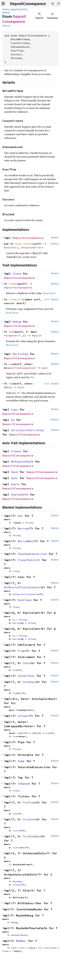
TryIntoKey (31, 836)
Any (20, 516)
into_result (23, 243)
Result (8, 247)
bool (45, 367)
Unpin (15, 484)
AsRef (21, 733)
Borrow (23, 528)
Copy (14, 409)
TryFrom (29, 802)
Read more (49, 293)
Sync (14, 478)
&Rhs (7, 387)
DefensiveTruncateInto (22, 587)
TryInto (29, 819)
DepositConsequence (28, 4)
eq (10, 364)
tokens (6, 12)
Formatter (11, 335)
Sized (29, 522)
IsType (23, 716)
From (21, 651)
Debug (17, 321)
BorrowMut (25, 541)
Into (26, 663)
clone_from (16, 299)
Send (14, 472)
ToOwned (24, 783)
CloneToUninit (29, 560)
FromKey (17, 693)
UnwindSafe (19, 494)
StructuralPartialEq (27, 430)
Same (21, 761)
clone (13, 283)
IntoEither (26, 676)
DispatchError (31, 247)
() (16, 247)
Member (21, 941)
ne (10, 383)
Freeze (16, 451)
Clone (17, 273)
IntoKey (29, 682)
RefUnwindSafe (22, 461)
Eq (12, 420)
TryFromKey (19, 847)
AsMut (34, 733)
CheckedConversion (32, 554)
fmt (11, 331)
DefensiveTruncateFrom (26, 594)
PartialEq (20, 354)
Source (6, 25)
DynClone (24, 600)
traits (23, 9)
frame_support (10, 9)
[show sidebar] (3, 3)
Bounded (17, 881)
